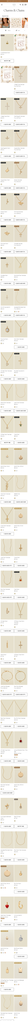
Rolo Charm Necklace (5, 589)
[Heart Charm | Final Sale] (7, 905)
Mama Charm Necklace (6, 402)
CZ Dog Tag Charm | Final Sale (7, 980)
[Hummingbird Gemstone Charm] (7, 806)
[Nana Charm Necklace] (7, 483)
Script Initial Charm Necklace (20, 275)
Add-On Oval (17, 1013)
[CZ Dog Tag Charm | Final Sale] (7, 970)
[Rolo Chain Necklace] (7, 774)
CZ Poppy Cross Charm (19, 654)
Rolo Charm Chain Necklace (20, 850)
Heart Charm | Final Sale (6, 915)
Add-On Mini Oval (4, 948)
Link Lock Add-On (18, 915)
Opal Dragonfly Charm (5, 148)
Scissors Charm (4, 211)
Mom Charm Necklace (19, 339)
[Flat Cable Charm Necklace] (7, 1003)
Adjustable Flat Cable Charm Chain (7, 850)
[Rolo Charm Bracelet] (20, 676)
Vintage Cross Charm (5, 116)
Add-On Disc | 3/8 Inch (18, 466)
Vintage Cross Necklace (19, 84)
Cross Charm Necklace (5, 525)
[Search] (21, 4)
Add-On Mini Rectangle (19, 980)
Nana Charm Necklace (5, 494)
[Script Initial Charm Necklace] (20, 265)
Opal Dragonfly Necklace (19, 116)
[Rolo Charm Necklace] (7, 579)
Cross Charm (17, 557)
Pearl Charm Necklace (5, 718)
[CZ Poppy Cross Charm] (20, 644)
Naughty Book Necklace (19, 148)
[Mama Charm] (7, 644)
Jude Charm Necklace (5, 557)
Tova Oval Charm (4, 339)
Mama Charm (3, 654)
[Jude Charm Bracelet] (7, 676)
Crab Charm (16, 589)
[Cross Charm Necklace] (7, 515)
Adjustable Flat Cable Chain (20, 307)
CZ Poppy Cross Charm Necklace (19, 622)
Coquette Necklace (18, 243)
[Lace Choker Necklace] (20, 392)
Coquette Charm (4, 275)
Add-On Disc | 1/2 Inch (18, 525)
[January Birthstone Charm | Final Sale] (20, 739)
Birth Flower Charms (18, 948)
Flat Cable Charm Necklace (6, 1013)
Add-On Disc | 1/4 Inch (5, 466)
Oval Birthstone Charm (5, 52)
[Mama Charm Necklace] (7, 392)
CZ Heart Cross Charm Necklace (5, 750)
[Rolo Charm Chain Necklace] (20, 839)
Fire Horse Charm (4, 243)
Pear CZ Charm (17, 816)
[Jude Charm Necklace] (7, 547)
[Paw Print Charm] (20, 873)
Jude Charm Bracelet (5, 686)
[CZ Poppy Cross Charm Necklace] (20, 611)
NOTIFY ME (7, 60)
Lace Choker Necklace (19, 402)
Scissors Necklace (18, 180)
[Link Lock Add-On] (20, 905)
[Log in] (23, 4)
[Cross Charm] (20, 547)
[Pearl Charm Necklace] (7, 708)
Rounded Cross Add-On (19, 371)
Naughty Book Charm (5, 180)
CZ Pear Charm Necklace (6, 434)
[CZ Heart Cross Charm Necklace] (7, 739)
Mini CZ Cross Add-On (5, 307)
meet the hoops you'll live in (14, 1)
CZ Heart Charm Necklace (6, 371)
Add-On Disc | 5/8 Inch (18, 784)
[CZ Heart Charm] (7, 611)
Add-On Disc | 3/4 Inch (5, 883)
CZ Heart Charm (4, 621)
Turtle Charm (16, 434)
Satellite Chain (17, 494)
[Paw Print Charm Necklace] (20, 708)
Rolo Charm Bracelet (18, 686)
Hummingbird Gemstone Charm (6, 817)
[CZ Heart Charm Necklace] (7, 360)
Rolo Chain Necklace (5, 784)
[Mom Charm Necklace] (20, 328)
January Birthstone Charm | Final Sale (20, 750)
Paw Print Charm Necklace (19, 718)
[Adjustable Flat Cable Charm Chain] (7, 839)
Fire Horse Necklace (18, 211)
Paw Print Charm (17, 883)
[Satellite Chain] (20, 483)
